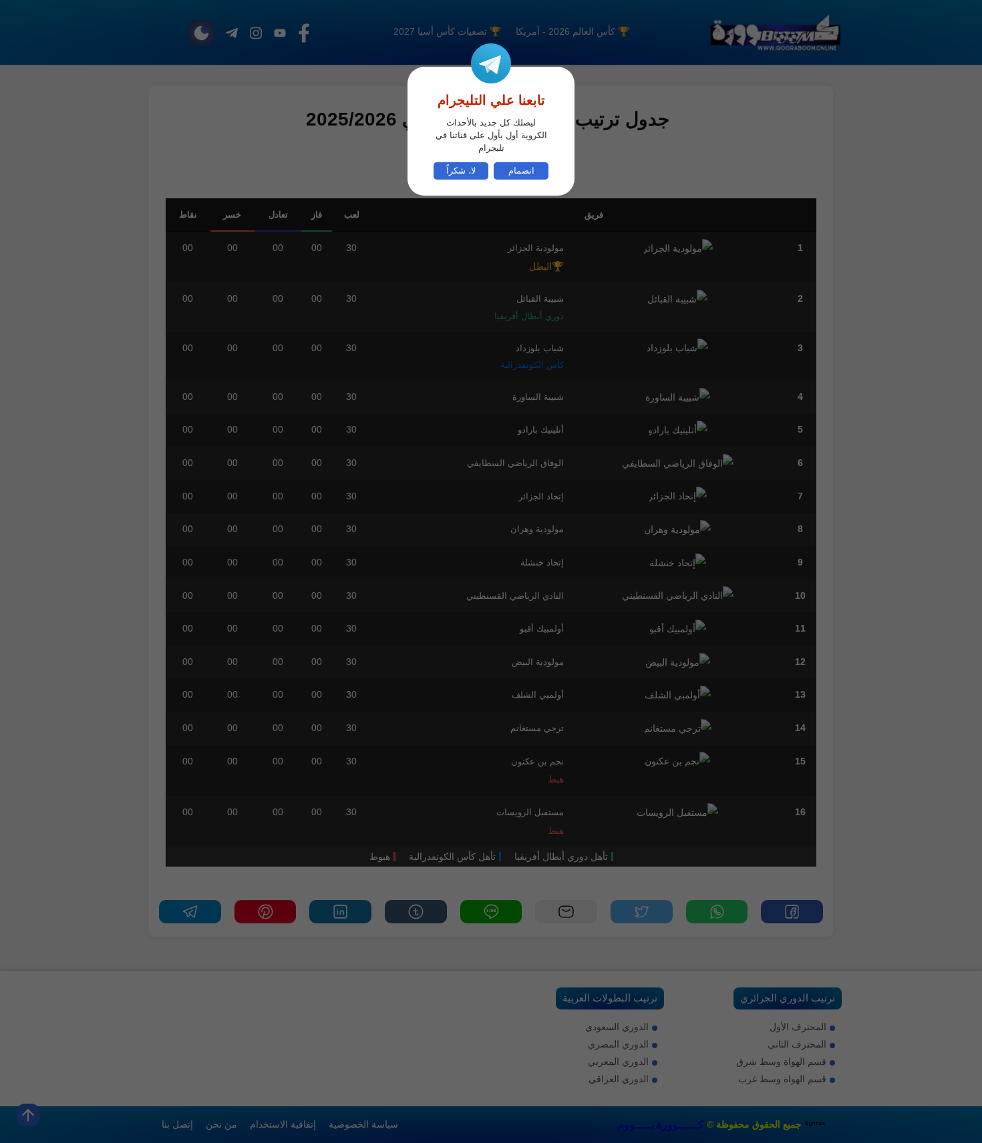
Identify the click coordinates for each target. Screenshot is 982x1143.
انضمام (521, 171)
